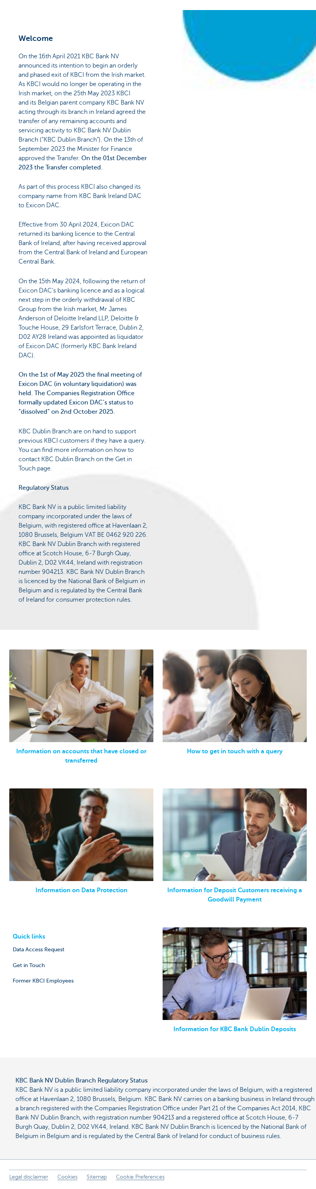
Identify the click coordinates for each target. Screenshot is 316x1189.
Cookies (67, 1177)
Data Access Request (38, 949)
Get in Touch (29, 965)
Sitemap (97, 1177)
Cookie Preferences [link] (140, 1177)
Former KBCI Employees (43, 981)
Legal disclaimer (28, 1177)
